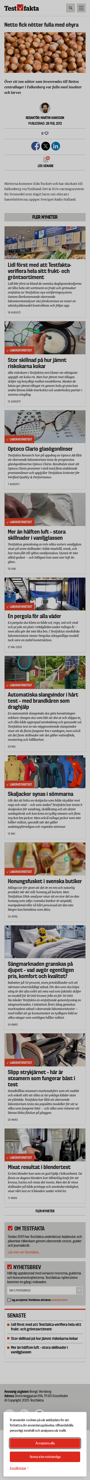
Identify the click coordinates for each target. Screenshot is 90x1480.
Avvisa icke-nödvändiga (45, 1457)
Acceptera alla (45, 1443)
